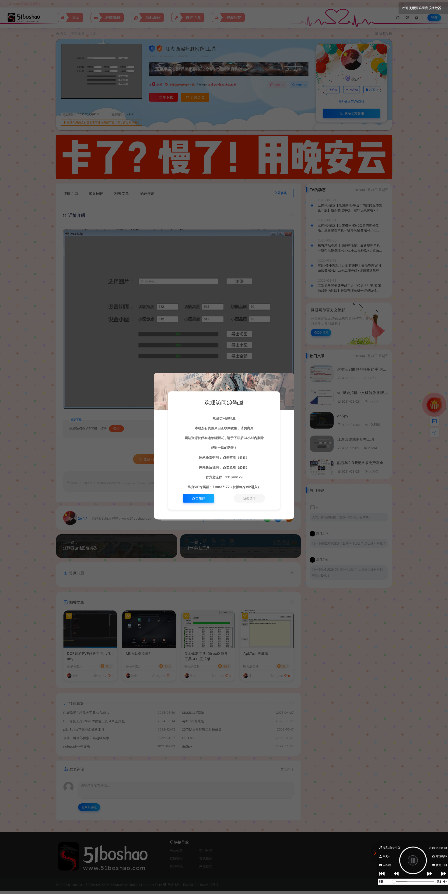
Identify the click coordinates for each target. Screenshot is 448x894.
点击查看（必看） (235, 457)
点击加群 (198, 498)
